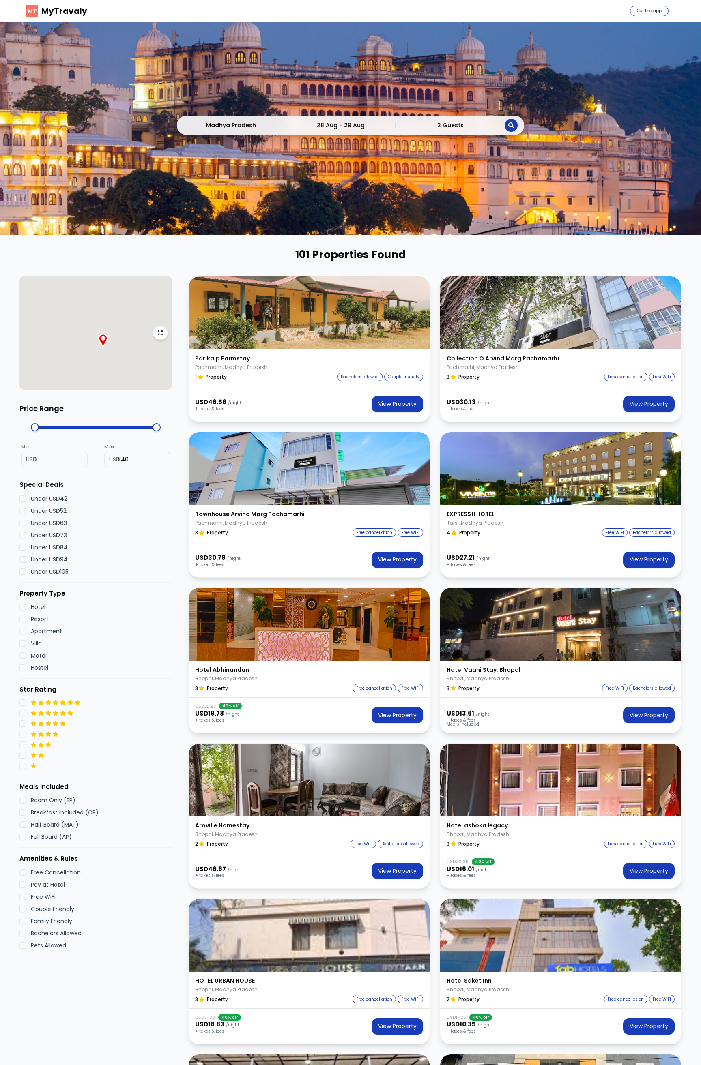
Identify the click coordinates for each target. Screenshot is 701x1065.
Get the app (649, 11)
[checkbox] (22, 498)
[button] (309, 312)
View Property (397, 404)
